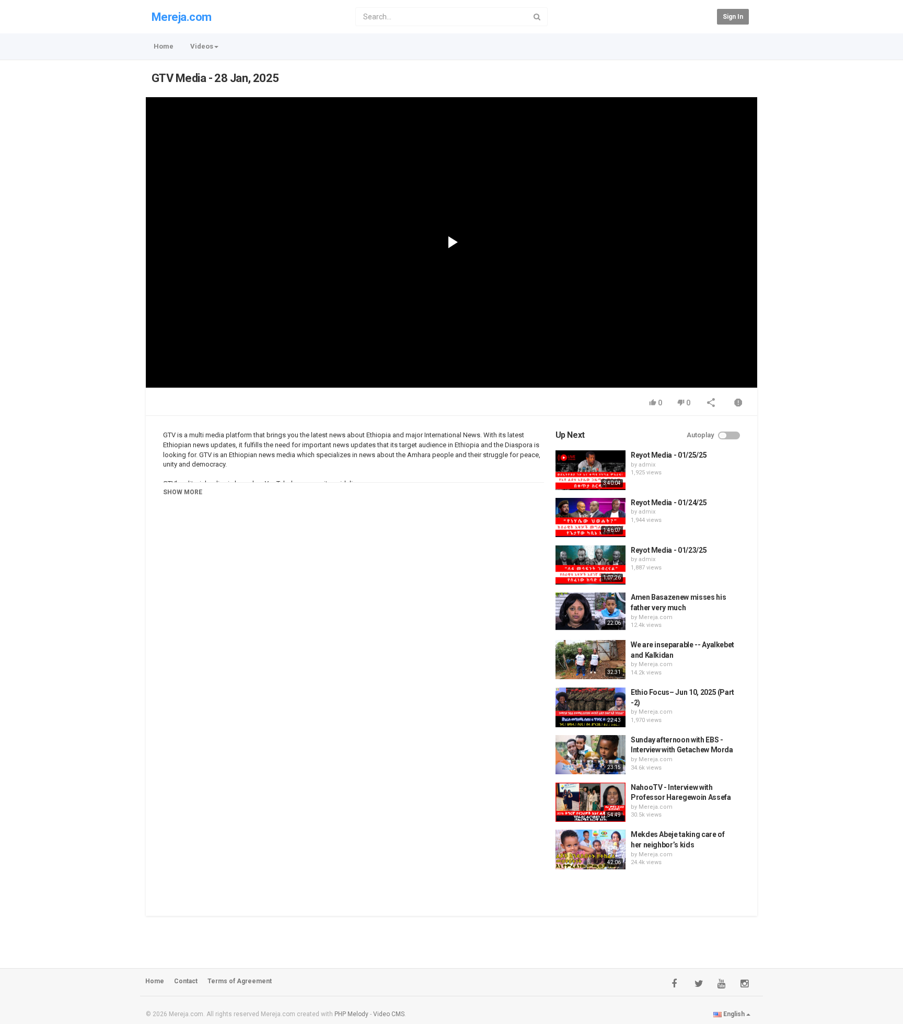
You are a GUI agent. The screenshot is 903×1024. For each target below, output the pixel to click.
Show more (182, 492)
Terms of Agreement (239, 981)
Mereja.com (182, 17)
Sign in (733, 16)
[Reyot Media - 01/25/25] (590, 470)
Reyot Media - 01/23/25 (669, 550)
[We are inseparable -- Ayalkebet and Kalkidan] (590, 659)
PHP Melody (351, 1014)
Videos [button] (201, 46)
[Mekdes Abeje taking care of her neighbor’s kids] (590, 849)
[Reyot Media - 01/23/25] (590, 565)
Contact (186, 981)
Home (163, 46)
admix (647, 464)
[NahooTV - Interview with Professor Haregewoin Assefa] (590, 802)
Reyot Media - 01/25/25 (669, 455)
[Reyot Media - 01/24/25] (590, 518)
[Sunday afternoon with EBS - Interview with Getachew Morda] (590, 755)
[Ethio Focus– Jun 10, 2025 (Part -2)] (590, 707)
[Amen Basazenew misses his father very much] (590, 611)
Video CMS (388, 1014)
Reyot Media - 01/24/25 (669, 502)
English (734, 1014)
